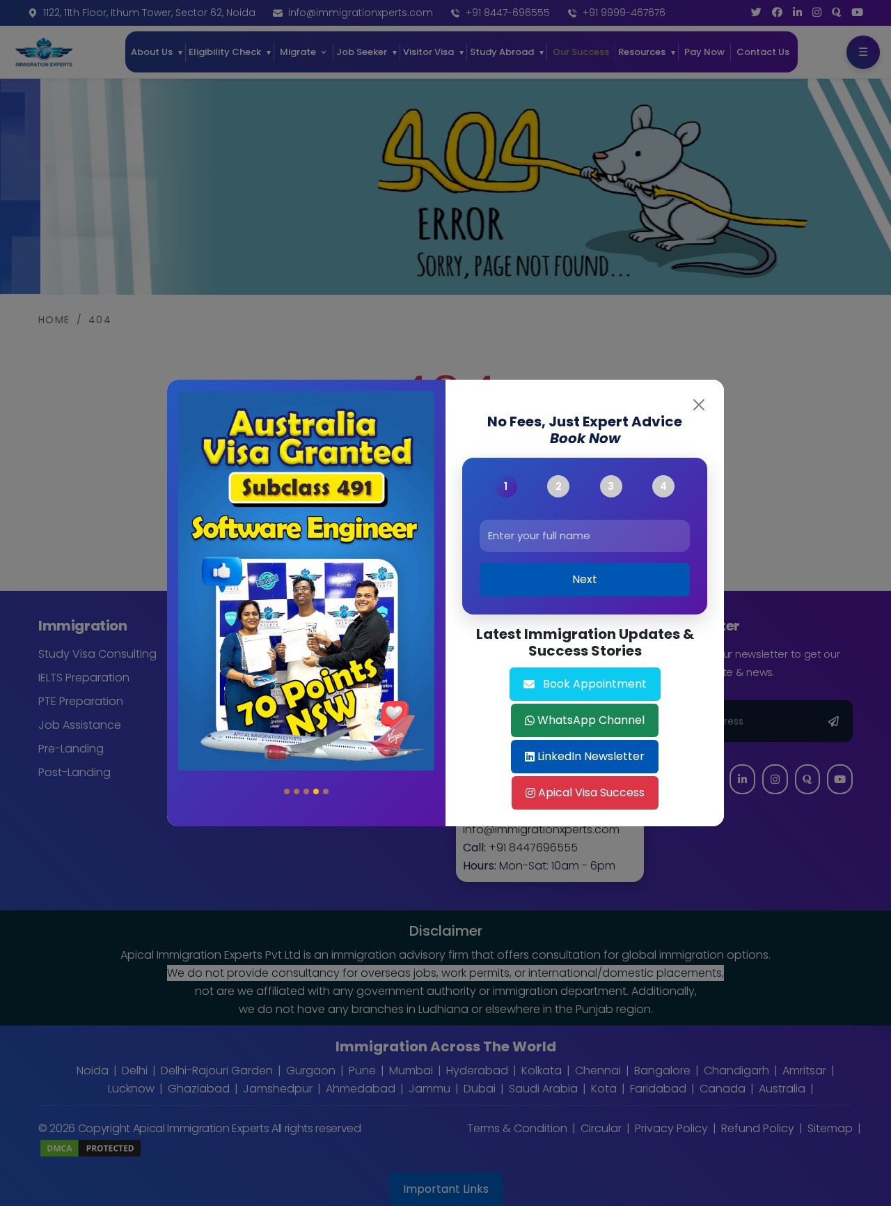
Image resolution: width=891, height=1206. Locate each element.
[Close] (699, 404)
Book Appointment (595, 684)
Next (584, 580)
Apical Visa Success (591, 792)
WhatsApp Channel (591, 720)
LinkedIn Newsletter (591, 756)
